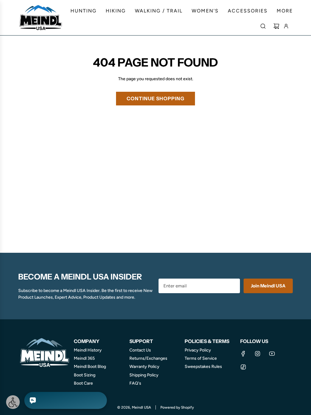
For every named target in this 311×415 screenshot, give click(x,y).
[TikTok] (243, 367)
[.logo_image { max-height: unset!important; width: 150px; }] (41, 18)
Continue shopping (155, 98)
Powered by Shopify (177, 407)
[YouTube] (272, 353)
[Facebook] (243, 353)
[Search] (263, 26)
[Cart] (276, 26)
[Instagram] (257, 353)
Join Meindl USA (268, 286)
